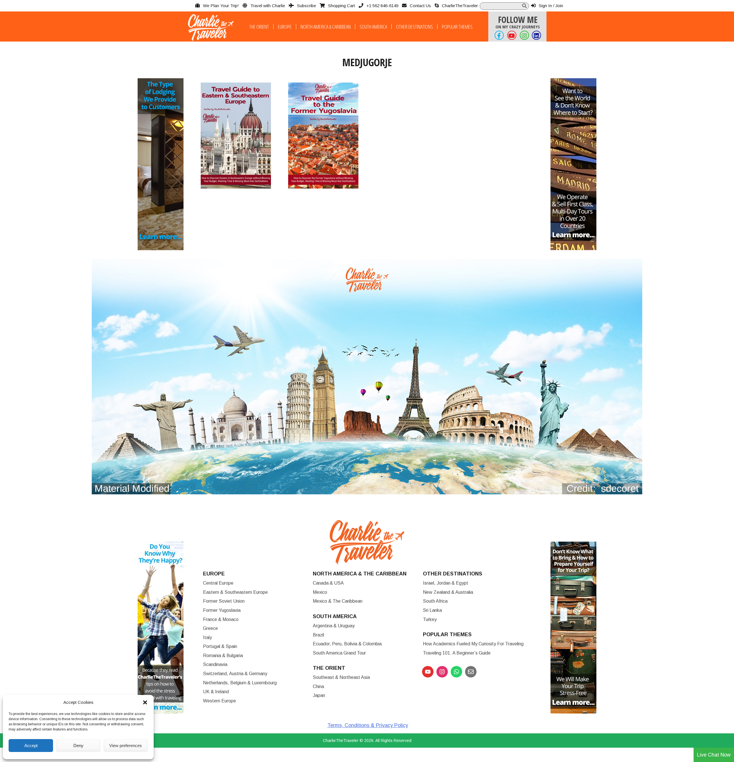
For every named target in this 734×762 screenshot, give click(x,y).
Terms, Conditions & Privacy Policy (367, 725)
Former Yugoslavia (222, 610)
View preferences (125, 745)
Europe (285, 26)
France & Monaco (221, 619)
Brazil (318, 634)
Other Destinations (414, 26)
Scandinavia (215, 664)
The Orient (259, 26)
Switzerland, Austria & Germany (235, 673)
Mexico (320, 592)
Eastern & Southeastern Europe (235, 592)
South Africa (435, 601)
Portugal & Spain (220, 646)
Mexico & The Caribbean (337, 601)
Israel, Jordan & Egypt (445, 583)
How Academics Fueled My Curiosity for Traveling (473, 643)
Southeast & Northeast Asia (341, 677)
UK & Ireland (216, 691)
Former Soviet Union (224, 601)
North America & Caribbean (325, 26)
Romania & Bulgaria (223, 655)
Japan (319, 695)
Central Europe (218, 583)
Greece (210, 628)
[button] (145, 702)
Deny (78, 745)
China (318, 686)
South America (373, 26)
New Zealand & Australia (448, 592)
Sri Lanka (432, 610)
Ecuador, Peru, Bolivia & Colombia (347, 643)
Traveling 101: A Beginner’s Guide (457, 653)
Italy (207, 637)
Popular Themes (457, 26)
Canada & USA (328, 583)
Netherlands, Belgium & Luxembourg (240, 682)
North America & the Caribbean (360, 574)
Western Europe (219, 700)
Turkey (430, 619)
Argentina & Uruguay (334, 625)
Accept (31, 745)
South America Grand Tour (339, 653)
